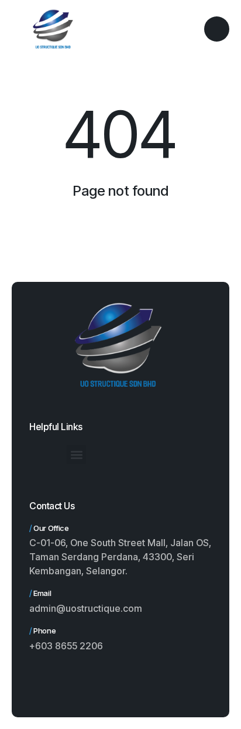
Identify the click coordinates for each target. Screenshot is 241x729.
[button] (76, 454)
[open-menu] (216, 29)
